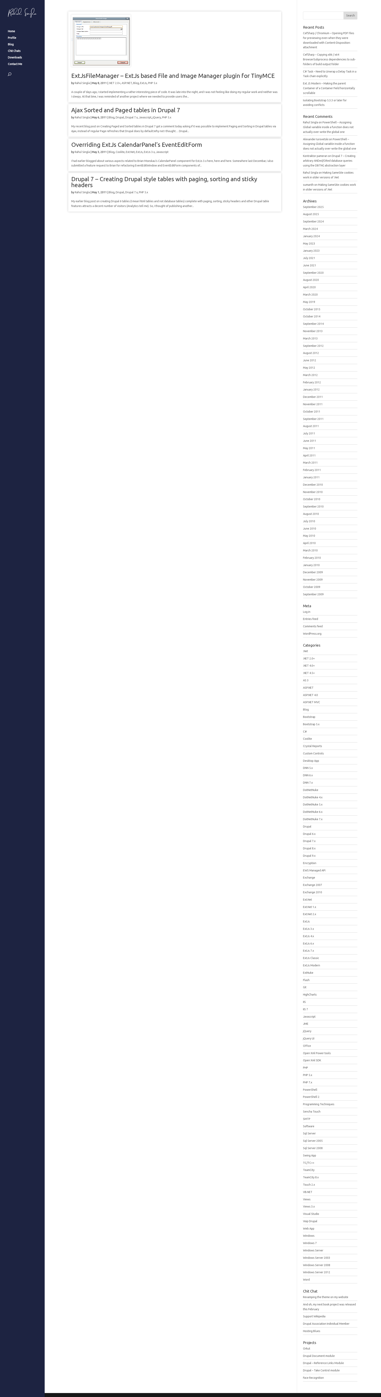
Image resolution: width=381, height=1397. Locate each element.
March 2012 (310, 375)
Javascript (145, 117)
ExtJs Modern (311, 965)
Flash (306, 980)
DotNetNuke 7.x (312, 819)
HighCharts (310, 994)
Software (308, 1126)
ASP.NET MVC (311, 702)
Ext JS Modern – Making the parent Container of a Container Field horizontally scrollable (329, 88)
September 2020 (313, 272)
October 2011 (311, 411)
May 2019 (309, 302)
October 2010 (311, 499)
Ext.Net (130, 152)
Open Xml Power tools (317, 1053)
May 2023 (309, 243)
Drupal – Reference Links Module (323, 1363)
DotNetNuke (310, 790)
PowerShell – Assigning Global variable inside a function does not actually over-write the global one (328, 127)
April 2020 (309, 287)
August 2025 (311, 214)
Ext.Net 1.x (309, 907)
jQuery (157, 117)
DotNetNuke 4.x (312, 797)
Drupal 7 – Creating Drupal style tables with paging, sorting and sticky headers (164, 182)
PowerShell (310, 1089)
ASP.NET (127, 83)
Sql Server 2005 (313, 1140)
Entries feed (310, 619)
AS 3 (306, 680)
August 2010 (311, 513)
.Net (305, 651)
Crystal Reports (312, 746)
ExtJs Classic (311, 958)
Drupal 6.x (309, 833)
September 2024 (313, 221)
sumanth (308, 184)
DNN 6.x (308, 775)
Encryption (309, 863)
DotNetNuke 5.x (312, 804)
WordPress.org (312, 633)
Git (304, 987)
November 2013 (313, 331)
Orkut (306, 1348)
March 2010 (310, 550)
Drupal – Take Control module (321, 1370)
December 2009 (313, 572)
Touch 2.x (309, 1184)
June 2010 (309, 528)
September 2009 (313, 594)
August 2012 (311, 353)
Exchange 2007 (312, 885)
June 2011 (309, 440)
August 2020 (311, 279)
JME (305, 1023)
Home (11, 31)
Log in (306, 611)
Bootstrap (309, 716)
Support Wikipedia (314, 1316)
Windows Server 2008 (316, 1265)
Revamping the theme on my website (325, 1297)
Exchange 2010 (312, 892)
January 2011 (311, 477)
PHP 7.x (307, 1082)
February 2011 (312, 470)
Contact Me (15, 64)
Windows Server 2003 (316, 1257)
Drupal (120, 117)
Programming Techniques (318, 1104)
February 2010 (312, 557)
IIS (304, 1002)
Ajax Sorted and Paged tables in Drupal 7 (125, 110)
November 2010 (313, 492)
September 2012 (313, 345)
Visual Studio (311, 1213)
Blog (11, 44)
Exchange (309, 877)
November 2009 (313, 579)
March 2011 (310, 462)
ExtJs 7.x (308, 950)
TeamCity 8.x (311, 1177)
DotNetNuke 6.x (312, 811)
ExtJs (143, 83)
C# (305, 731)
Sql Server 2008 (313, 1148)
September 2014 (313, 323)
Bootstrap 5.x (311, 724)
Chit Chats (14, 50)
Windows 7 (310, 1243)
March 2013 (310, 338)
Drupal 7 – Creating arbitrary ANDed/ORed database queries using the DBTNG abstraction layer (329, 160)
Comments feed (313, 626)
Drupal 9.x (309, 855)
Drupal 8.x (309, 848)
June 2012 (309, 360)
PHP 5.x (152, 83)
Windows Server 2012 (316, 1272)
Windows (309, 1235)
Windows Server (313, 1250)
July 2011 (309, 433)
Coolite (120, 152)
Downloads (15, 57)
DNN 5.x (308, 768)
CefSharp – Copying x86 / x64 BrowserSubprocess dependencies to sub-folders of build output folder (329, 59)
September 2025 (313, 207)
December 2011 (313, 396)
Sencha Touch (311, 1111)
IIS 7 (305, 1009)
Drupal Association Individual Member (326, 1323)
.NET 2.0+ (114, 83)
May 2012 (309, 367)
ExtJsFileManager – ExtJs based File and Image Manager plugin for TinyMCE (173, 75)
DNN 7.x (308, 782)
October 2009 (311, 587)
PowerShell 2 (311, 1096)
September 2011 (313, 419)
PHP (305, 1067)
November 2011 (313, 404)
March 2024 (310, 228)
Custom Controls (313, 753)
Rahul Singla (82, 83)
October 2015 (311, 309)
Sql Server (309, 1133)
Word (306, 1279)
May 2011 (309, 448)
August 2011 (311, 426)
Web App (308, 1228)
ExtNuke (308, 972)
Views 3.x (309, 1206)
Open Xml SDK (312, 1060)
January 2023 (311, 250)
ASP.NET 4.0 (310, 695)
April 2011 (309, 455)
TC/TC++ (308, 1162)
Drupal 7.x (131, 117)
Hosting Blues (311, 1331)
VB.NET (307, 1192)
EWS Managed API (314, 870)
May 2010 (309, 535)
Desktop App (311, 760)
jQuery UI (308, 1038)
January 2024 (311, 236)
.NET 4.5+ (309, 673)
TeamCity (309, 1170)
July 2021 (309, 258)
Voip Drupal (310, 1221)
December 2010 (313, 484)
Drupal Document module (319, 1355)
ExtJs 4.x (308, 936)
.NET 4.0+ (309, 665)
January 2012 (311, 389)
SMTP (306, 1119)
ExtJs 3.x (149, 152)
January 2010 (311, 565)
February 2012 (312, 382)
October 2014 (311, 316)
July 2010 (309, 521)
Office (307, 1045)
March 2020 (310, 294)
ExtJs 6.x (308, 943)
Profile (12, 37)
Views (307, 1199)
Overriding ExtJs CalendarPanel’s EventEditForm (136, 144)
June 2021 (309, 265)
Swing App (309, 1155)
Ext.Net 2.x (309, 914)
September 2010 (313, 506)
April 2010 (309, 543)
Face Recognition (313, 1377)
